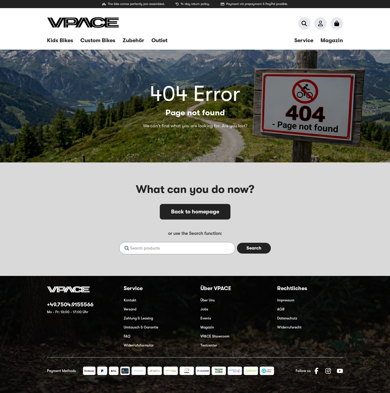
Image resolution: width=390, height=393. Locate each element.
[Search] (304, 23)
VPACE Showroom (214, 336)
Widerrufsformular (139, 345)
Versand (130, 309)
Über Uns (207, 300)
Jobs (204, 309)
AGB (280, 309)
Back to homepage (195, 211)
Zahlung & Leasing (138, 318)
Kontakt (130, 300)
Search (253, 248)
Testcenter (208, 345)
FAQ (127, 336)
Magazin (207, 327)
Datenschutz (287, 318)
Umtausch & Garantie (141, 327)
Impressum (285, 300)
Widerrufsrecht (289, 327)
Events (205, 318)
